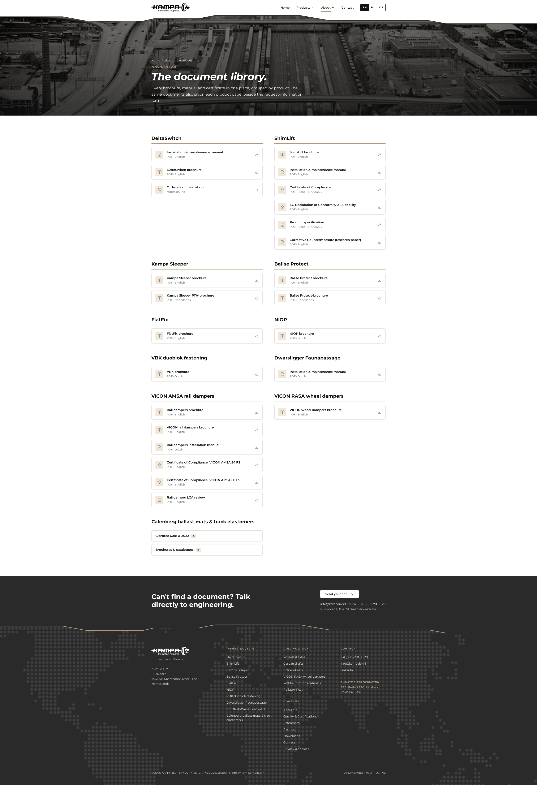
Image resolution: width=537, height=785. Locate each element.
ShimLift (284, 138)
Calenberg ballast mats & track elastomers (202, 522)
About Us (290, 710)
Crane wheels (293, 670)
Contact (347, 7)
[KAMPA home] (170, 7)
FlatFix (159, 320)
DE (381, 7)
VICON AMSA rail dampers (182, 396)
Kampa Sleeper (169, 264)
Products (303, 7)
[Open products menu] (312, 7)
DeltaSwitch (166, 138)
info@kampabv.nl (333, 604)
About (326, 7)
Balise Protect (291, 264)
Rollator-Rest (293, 689)
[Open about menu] (333, 7)
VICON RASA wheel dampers (309, 396)
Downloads (291, 736)
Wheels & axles (294, 657)
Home (285, 7)
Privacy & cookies (296, 749)
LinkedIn (346, 670)
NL (373, 7)
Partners (289, 729)
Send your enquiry (339, 594)
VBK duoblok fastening (179, 358)
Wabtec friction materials (302, 683)
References (291, 723)
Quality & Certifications (300, 716)
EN (365, 7)
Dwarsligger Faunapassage (307, 358)
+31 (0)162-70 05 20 (372, 604)
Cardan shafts (293, 663)
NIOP (280, 320)
